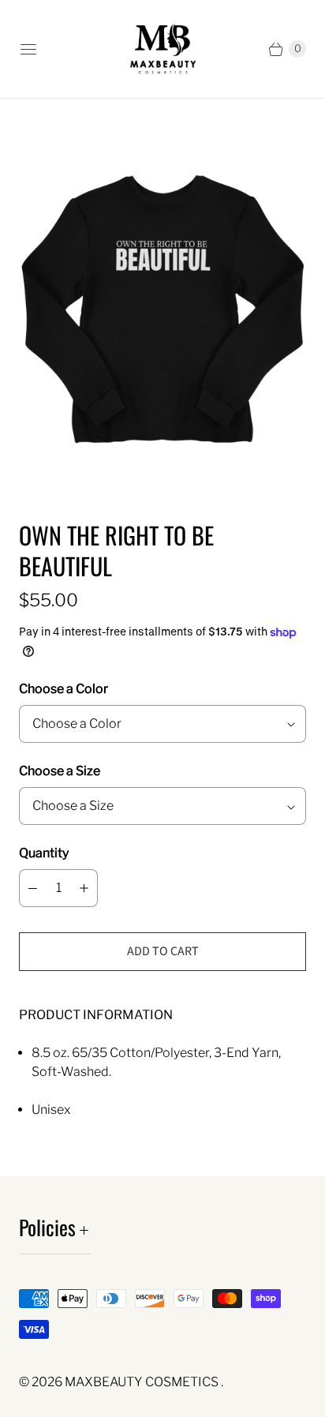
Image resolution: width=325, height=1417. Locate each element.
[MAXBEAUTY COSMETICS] (162, 48)
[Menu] (28, 49)
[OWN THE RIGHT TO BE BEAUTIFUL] (162, 309)
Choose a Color (63, 688)
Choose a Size (59, 770)
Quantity (44, 852)
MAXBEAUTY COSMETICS (143, 1381)
